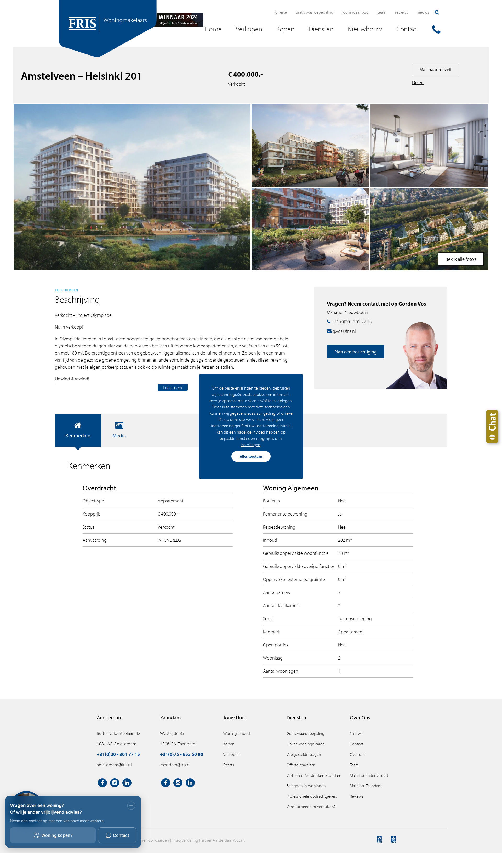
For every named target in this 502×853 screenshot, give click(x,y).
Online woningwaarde (306, 743)
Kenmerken (77, 435)
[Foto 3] (310, 145)
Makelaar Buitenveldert (369, 775)
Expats (228, 764)
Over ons (357, 754)
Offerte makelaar (301, 764)
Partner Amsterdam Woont (222, 840)
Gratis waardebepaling (314, 12)
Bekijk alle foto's (461, 259)
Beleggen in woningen (306, 785)
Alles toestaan (251, 456)
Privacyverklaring (184, 840)
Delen (418, 82)
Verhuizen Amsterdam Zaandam (314, 775)
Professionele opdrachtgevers (312, 796)
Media (119, 435)
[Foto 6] (310, 229)
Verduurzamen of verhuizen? (311, 806)
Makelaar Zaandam (365, 785)
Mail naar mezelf (435, 70)
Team (382, 12)
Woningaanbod (355, 12)
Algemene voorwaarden (148, 840)
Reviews (401, 12)
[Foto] (429, 229)
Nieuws (423, 12)
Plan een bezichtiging (355, 352)
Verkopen (231, 754)
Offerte (281, 12)
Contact (356, 743)
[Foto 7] (429, 145)
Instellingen (250, 444)
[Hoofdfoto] (132, 187)
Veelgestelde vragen (304, 754)
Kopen (229, 743)
